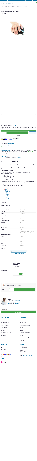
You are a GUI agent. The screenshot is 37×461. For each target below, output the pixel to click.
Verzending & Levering (5, 322)
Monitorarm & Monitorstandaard (25, 325)
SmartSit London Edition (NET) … (16, 264)
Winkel (6, 6)
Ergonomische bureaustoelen (25, 332)
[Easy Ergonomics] (8, 3)
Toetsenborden (22, 320)
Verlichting (22, 330)
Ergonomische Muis (19, 6)
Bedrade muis (25, 6)
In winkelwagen (17, 132)
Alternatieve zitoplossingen (24, 337)
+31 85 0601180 (17, 300)
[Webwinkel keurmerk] (3, 362)
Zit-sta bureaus (22, 338)
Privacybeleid (3, 335)
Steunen (21, 327)
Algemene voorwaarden (5, 333)
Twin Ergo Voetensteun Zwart (17, 277)
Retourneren (3, 320)
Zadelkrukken (22, 333)
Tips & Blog (3, 330)
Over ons (2, 319)
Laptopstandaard (23, 322)
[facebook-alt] (1, 358)
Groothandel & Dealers (5, 328)
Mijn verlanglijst (4, 349)
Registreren (3, 346)
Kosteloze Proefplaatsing (5, 325)
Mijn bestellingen (4, 347)
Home (3, 6)
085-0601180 (19, 157)
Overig (21, 342)
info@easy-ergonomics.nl (19, 302)
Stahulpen (21, 335)
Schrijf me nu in (18, 312)
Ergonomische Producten (11, 6)
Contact (2, 337)
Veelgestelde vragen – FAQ (6, 332)
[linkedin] (3, 358)
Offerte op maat (4, 327)
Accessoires (22, 340)
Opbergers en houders (24, 328)
